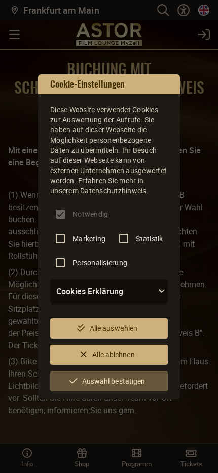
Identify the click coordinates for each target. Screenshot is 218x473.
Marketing (88, 238)
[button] (109, 291)
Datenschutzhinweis (113, 190)
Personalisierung (99, 262)
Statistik (149, 238)
